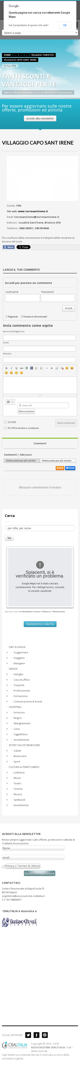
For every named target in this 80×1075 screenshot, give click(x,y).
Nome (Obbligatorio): (14, 331)
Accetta (12, 428)
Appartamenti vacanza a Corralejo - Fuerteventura (43, 611)
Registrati (13, 316)
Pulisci (62, 368)
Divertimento (21, 805)
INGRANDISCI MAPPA (40, 624)
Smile (67, 368)
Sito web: (27, 211)
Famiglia (18, 674)
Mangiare (19, 663)
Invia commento (66, 423)
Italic (11, 368)
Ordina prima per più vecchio (21, 460)
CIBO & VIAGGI (17, 647)
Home (7, 54)
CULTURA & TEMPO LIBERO (24, 767)
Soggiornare (21, 652)
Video (31, 368)
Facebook (36, 1035)
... (15, 54)
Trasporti (19, 685)
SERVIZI (13, 668)
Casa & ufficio (22, 679)
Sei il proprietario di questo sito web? (29, 25)
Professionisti (22, 690)
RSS (61, 468)
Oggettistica (20, 734)
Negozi (18, 718)
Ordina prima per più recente (56, 460)
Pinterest (45, 1035)
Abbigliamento (22, 723)
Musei (17, 778)
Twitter (28, 1035)
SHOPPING (15, 707)
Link (21, 368)
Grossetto (6, 368)
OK (65, 25)
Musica (18, 794)
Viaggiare (19, 658)
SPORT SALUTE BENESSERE (24, 745)
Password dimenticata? (35, 316)
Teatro (17, 783)
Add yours (26, 454)
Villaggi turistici (42, 54)
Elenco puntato (36, 368)
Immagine (26, 368)
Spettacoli (19, 799)
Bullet (46, 368)
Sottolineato (16, 368)
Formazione (21, 696)
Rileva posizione (26, 411)
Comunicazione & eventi (28, 701)
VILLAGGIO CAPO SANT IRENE (38, 143)
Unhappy (16, 372)
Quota (52, 368)
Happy (72, 368)
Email (71, 468)
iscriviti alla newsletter (40, 118)
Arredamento (21, 739)
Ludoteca (19, 772)
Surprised (6, 372)
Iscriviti (12, 422)
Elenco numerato (41, 368)
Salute (17, 750)
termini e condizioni (28, 428)
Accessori (19, 712)
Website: (7, 353)
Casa (17, 729)
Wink (21, 372)
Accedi (68, 308)
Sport (17, 761)
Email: (6, 342)
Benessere (20, 756)
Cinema (18, 789)
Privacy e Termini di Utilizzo (22, 866)
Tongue (11, 372)
